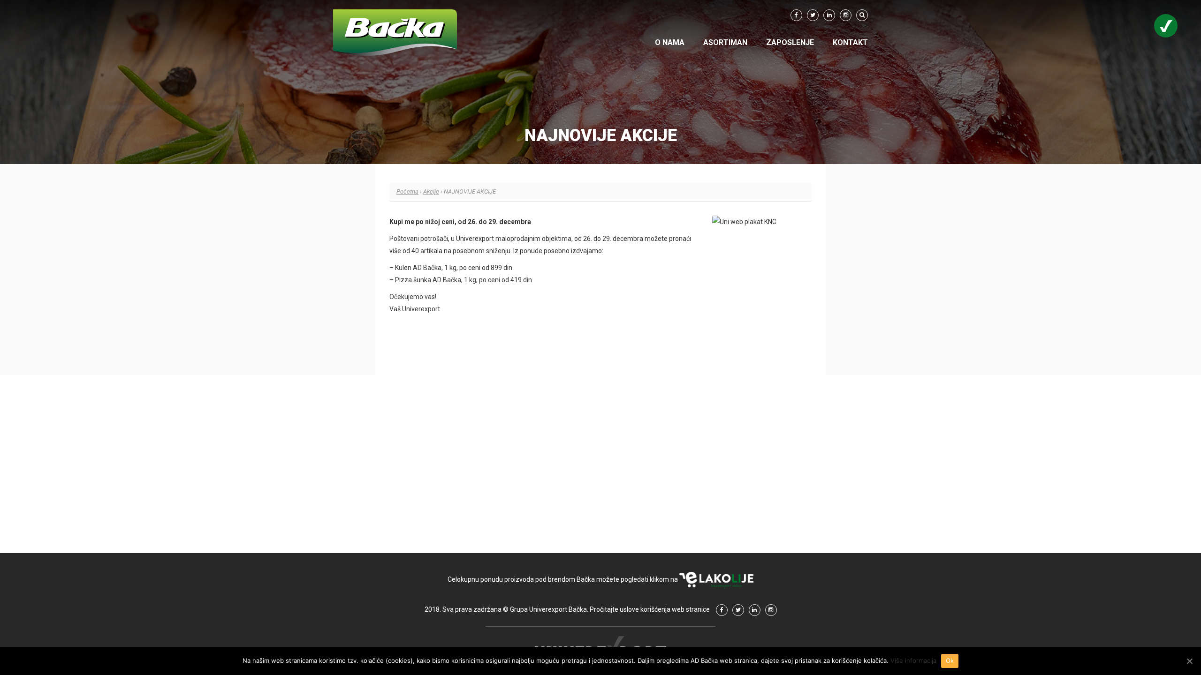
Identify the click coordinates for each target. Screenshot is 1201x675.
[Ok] (1189, 661)
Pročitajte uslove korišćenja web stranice (650, 609)
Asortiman (725, 42)
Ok (950, 660)
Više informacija (913, 660)
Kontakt (850, 42)
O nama (669, 42)
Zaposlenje (790, 42)
